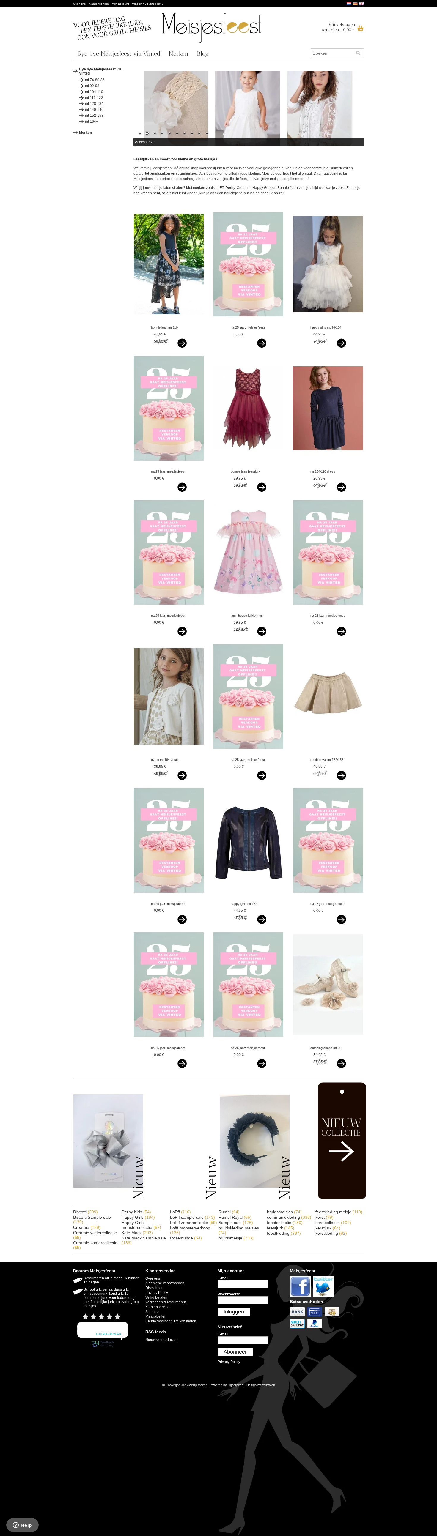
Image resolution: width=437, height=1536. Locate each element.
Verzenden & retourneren (165, 1302)
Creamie (86, 1227)
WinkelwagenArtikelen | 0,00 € (338, 27)
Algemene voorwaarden (164, 1283)
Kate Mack (137, 1232)
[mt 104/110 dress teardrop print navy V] (328, 466)
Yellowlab (268, 1385)
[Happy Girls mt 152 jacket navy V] (248, 898)
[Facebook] (301, 1297)
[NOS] (181, 1198)
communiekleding (289, 1217)
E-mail (223, 1334)
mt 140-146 (94, 110)
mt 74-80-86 (95, 80)
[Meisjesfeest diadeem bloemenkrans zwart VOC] (255, 1198)
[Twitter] (324, 1297)
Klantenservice (99, 3)
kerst (324, 1217)
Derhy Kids (136, 1211)
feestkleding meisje (338, 1211)
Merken (178, 53)
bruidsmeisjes (284, 1211)
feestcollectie (285, 1222)
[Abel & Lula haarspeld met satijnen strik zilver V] (108, 1198)
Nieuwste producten (161, 1340)
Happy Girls (138, 1217)
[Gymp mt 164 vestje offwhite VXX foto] (169, 754)
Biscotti (85, 1211)
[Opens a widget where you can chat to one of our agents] (22, 1525)
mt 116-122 (94, 98)
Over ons (79, 3)
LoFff (180, 1211)
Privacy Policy (156, 1293)
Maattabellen (155, 1316)
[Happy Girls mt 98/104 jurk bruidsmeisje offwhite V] (328, 322)
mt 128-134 (94, 104)
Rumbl (229, 1211)
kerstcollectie (333, 1222)
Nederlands (349, 3)
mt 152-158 (94, 115)
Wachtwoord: (229, 1294)
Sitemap (152, 1312)
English (361, 3)
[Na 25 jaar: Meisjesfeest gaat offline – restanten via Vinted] (248, 322)
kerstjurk (327, 1228)
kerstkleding (331, 1233)
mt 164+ (91, 121)
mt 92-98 (92, 86)
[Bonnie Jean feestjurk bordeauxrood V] (248, 466)
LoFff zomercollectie (193, 1222)
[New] (329, 1198)
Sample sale (235, 1222)
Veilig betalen (156, 1297)
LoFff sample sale (192, 1217)
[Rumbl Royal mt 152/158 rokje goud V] (328, 754)
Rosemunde (186, 1238)
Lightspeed (235, 1385)
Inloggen (234, 1312)
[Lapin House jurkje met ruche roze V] (248, 610)
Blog (202, 53)
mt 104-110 (94, 92)
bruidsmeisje (236, 1238)
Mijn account (120, 3)
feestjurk (280, 1228)
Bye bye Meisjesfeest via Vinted (119, 53)
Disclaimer (154, 1288)
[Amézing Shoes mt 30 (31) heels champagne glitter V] (328, 1042)
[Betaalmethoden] (298, 1317)
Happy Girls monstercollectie (141, 1225)
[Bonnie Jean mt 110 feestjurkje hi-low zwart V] (169, 322)
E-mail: (223, 1278)
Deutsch (355, 3)
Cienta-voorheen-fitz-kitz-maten (170, 1321)
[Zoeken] (358, 53)
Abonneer (235, 1352)
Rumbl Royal (234, 1217)
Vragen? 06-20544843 (148, 3)
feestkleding (284, 1233)
